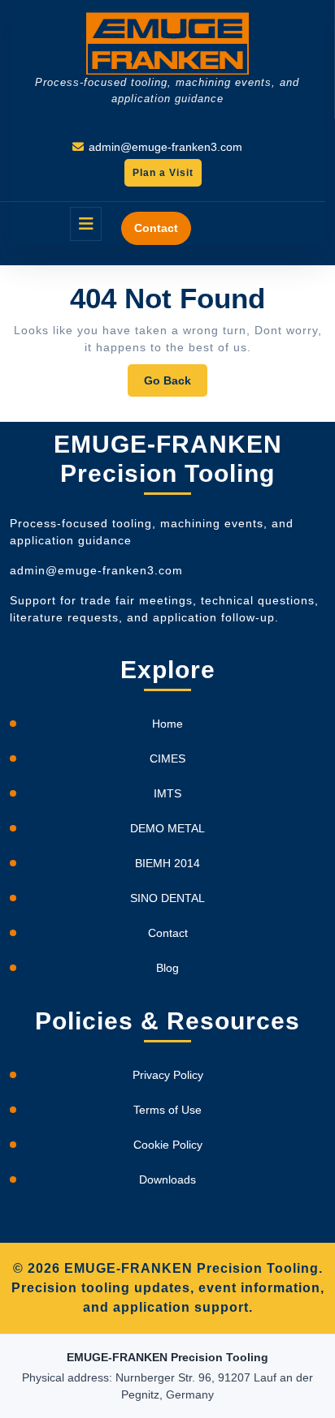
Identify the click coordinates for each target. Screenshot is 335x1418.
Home (167, 723)
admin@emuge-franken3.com (165, 146)
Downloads (167, 1179)
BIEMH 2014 (167, 863)
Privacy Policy (168, 1074)
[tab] (86, 224)
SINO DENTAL (167, 898)
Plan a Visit (159, 177)
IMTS (167, 793)
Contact (156, 227)
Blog (167, 967)
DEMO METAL (167, 828)
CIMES (167, 758)
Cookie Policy (167, 1144)
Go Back (175, 385)
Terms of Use (167, 1109)
